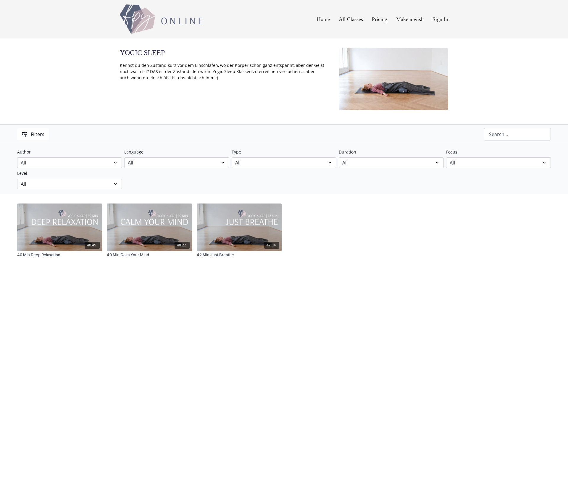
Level (22, 173)
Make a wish (410, 19)
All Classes (351, 19)
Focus (451, 152)
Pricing (379, 19)
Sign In (440, 19)
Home (323, 19)
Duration (347, 152)
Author (24, 152)
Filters (37, 134)
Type (236, 152)
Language (133, 152)
